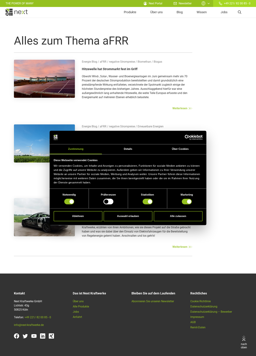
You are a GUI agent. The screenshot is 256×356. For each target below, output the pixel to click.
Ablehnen (78, 216)
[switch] (108, 201)
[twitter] (25, 336)
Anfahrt (77, 317)
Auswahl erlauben (128, 216)
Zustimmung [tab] (76, 148)
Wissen (202, 12)
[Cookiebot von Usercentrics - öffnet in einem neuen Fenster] (187, 137)
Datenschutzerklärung (203, 306)
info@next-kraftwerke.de (29, 325)
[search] (239, 12)
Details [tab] (128, 148)
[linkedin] (42, 336)
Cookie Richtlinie (200, 301)
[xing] (51, 336)
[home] (17, 12)
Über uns (156, 12)
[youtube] (34, 336)
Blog (180, 12)
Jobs (224, 12)
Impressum (197, 317)
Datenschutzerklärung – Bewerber (211, 311)
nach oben (244, 345)
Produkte (130, 12)
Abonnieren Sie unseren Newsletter (152, 301)
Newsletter (185, 3)
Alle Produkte (81, 306)
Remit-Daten (197, 327)
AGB (193, 322)
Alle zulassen (178, 216)
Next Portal (155, 3)
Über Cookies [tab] (180, 148)
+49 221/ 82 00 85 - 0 (237, 3)
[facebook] (16, 336)
